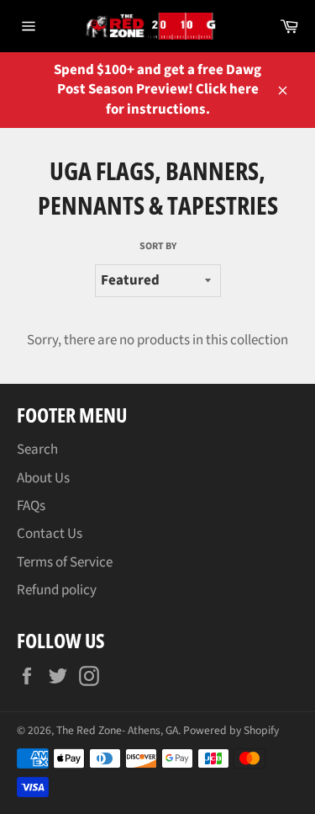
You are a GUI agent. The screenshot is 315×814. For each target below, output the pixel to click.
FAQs (31, 506)
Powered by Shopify (231, 730)
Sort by (157, 246)
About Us (43, 478)
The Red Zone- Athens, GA (117, 730)
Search (37, 449)
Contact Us (49, 534)
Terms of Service (65, 562)
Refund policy (57, 590)
